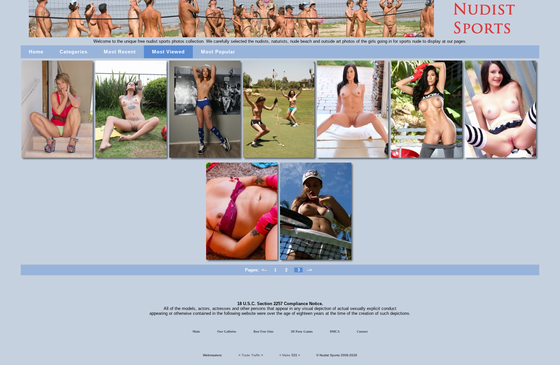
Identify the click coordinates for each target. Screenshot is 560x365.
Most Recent (120, 51)
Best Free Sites (263, 331)
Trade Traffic (250, 355)
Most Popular (218, 51)
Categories (74, 51)
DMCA (335, 331)
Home (36, 51)
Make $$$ (289, 355)
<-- (264, 270)
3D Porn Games (302, 331)
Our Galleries (226, 331)
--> (309, 270)
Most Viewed (168, 51)
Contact (362, 331)
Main (196, 331)
